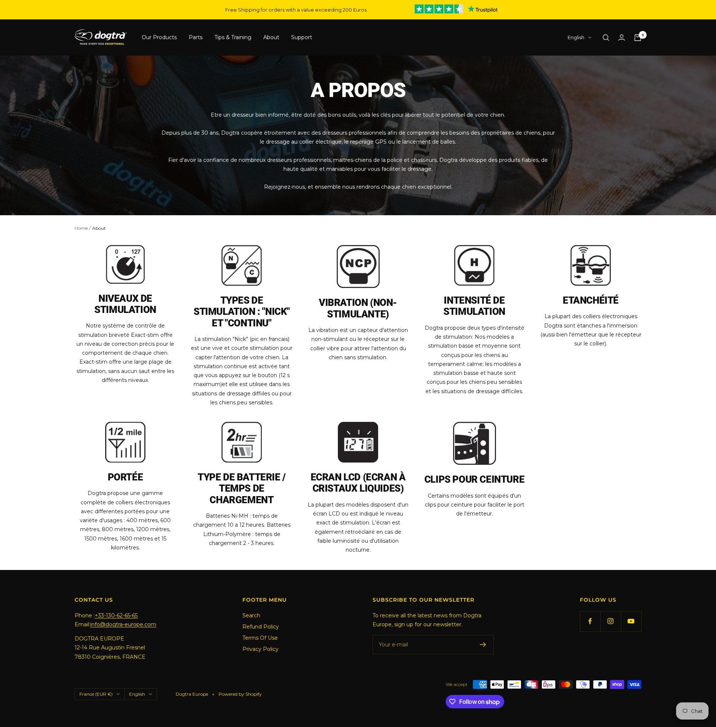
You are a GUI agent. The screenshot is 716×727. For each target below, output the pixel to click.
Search (251, 615)
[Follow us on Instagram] (610, 621)
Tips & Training (232, 37)
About (271, 37)
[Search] (606, 37)
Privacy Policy (260, 649)
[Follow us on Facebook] (590, 621)
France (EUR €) (96, 694)
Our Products (159, 37)
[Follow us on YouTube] (631, 621)
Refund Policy (260, 626)
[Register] (483, 644)
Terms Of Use (260, 637)
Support (301, 37)
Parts (195, 37)
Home (81, 228)
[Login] (621, 37)
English (576, 38)
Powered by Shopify (240, 694)
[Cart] (637, 37)
